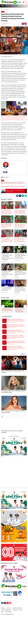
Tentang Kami (8, 611)
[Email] (4, 172)
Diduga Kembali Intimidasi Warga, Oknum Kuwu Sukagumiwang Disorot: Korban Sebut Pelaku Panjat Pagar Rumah (16, 320)
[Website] (6, 172)
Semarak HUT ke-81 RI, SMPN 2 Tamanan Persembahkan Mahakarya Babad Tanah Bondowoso (16, 347)
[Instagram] (10, 603)
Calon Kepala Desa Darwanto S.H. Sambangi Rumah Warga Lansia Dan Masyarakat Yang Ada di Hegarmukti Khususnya (7, 240)
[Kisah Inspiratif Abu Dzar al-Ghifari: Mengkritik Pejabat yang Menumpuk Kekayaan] (21, 303)
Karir (21, 609)
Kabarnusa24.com (9, 614)
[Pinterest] (7, 603)
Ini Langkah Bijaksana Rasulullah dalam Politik (7, 309)
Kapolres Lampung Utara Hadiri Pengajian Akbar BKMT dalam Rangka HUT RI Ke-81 (20, 212)
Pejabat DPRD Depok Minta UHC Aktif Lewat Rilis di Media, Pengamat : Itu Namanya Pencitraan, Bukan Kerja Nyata (7, 212)
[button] (26, 2)
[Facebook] (17, 196)
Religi (17, 305)
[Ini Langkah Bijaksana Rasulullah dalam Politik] (7, 303)
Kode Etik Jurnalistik (16, 608)
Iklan (2, 611)
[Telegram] (23, 196)
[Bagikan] (25, 24)
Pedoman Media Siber (6, 609)
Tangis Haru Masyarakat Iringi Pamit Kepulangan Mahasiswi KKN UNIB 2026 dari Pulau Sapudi (16, 342)
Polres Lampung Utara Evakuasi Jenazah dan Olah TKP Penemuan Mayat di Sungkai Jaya (20, 226)
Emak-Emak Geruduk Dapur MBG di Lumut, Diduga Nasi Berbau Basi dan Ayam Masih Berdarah (16, 336)
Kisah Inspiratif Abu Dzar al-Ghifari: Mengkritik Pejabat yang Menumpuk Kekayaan (19, 310)
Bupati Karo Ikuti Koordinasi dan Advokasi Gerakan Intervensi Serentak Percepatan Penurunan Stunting (13, 183)
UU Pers (8, 608)
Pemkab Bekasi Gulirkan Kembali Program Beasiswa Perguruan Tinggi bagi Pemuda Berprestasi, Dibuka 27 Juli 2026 (16, 331)
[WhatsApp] (25, 196)
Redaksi (3, 608)
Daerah (3, 11)
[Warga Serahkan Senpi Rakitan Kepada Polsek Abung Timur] (7, 219)
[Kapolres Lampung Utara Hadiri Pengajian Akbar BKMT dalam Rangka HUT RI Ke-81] (21, 205)
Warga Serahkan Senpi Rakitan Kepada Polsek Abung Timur (6, 226)
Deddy (2, 23)
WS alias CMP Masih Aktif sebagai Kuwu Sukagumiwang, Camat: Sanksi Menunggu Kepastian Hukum (16, 325)
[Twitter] (20, 196)
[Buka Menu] (23, 2)
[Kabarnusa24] (11, 2)
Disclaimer (15, 609)
